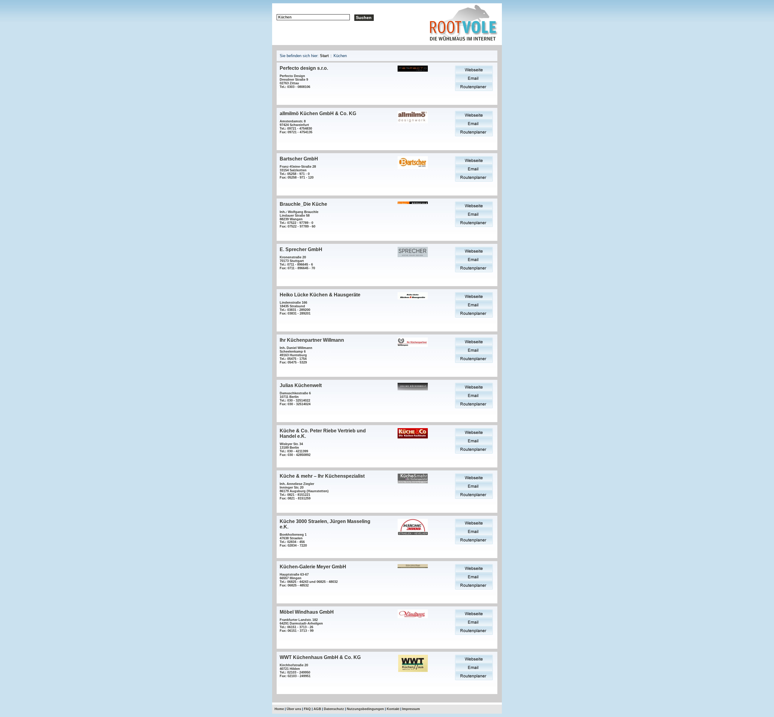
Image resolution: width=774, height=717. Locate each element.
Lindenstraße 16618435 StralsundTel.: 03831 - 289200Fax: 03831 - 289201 (295, 308)
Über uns (294, 709)
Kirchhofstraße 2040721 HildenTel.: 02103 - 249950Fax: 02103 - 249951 (295, 670)
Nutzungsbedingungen (365, 709)
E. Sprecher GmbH (301, 249)
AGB (317, 709)
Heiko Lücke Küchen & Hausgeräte (320, 294)
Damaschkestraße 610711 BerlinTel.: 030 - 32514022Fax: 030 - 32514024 (295, 398)
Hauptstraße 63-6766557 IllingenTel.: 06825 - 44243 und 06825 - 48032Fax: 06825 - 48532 (309, 580)
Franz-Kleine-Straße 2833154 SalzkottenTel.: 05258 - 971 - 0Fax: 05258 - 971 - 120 (298, 172)
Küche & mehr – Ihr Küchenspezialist (322, 476)
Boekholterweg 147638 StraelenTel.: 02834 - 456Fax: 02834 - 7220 (293, 540)
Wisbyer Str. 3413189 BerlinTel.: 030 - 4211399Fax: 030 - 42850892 (295, 449)
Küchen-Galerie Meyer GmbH (313, 566)
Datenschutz (334, 709)
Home (279, 709)
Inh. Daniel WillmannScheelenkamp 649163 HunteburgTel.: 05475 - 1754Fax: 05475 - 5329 (296, 355)
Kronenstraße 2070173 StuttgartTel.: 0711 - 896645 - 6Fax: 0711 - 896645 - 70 (297, 262)
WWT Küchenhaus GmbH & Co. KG (320, 657)
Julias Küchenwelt (301, 385)
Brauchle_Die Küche (303, 204)
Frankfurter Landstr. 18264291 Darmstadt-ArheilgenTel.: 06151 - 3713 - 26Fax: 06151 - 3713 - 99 (301, 625)
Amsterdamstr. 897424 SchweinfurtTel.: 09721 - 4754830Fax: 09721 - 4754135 (296, 126)
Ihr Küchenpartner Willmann (312, 340)
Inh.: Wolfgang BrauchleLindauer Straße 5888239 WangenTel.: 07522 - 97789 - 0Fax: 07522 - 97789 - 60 (299, 219)
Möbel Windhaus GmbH (307, 612)
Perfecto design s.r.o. (304, 68)
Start (324, 55)
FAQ (307, 709)
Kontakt (393, 709)
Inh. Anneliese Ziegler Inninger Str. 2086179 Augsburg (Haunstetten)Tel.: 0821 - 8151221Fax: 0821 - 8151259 (304, 491)
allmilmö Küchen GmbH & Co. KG (318, 113)
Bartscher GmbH (299, 158)
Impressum (411, 709)
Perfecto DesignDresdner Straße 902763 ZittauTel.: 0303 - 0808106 (295, 81)
